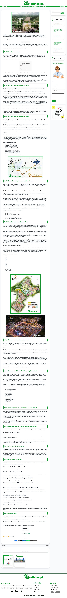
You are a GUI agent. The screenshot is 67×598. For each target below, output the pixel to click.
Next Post (48, 545)
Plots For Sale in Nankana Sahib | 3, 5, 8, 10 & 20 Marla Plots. (58, 37)
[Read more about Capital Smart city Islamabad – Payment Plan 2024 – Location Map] (19, 558)
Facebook (15, 540)
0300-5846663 (25, 530)
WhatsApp (28, 540)
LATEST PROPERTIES (34, 6)
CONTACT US (44, 6)
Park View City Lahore (8, 213)
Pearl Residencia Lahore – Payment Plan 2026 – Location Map (58, 43)
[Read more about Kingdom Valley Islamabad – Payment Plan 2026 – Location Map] (8, 560)
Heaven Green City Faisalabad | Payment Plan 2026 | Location (58, 24)
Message (53, 92)
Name (53, 81)
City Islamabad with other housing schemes (20, 429)
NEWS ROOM (25, 6)
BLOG (40, 6)
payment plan (10, 91)
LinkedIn (24, 540)
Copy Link (35, 540)
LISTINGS (29, 6)
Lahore (10, 251)
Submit (54, 100)
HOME (21, 6)
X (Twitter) (19, 540)
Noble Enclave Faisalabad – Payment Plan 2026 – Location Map (58, 49)
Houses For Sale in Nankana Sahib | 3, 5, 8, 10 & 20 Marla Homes (58, 30)
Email (31, 540)
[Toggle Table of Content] (28, 42)
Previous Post (3, 545)
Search (53, 11)
